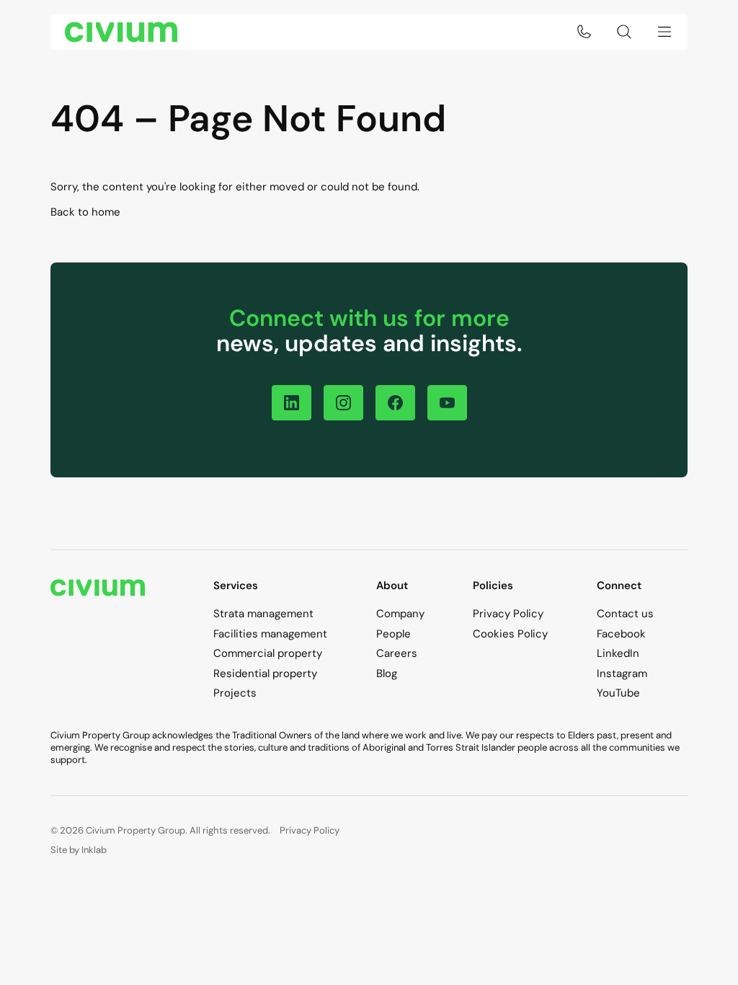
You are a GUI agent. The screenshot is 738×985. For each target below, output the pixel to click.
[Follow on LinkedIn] (291, 402)
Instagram (622, 673)
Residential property (265, 673)
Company (400, 613)
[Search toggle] (624, 32)
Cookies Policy (510, 634)
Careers (396, 653)
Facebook (621, 634)
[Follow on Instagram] (343, 402)
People (393, 634)
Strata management (263, 613)
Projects (235, 693)
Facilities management (270, 634)
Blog (386, 673)
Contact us (625, 613)
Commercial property (267, 653)
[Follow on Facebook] (395, 402)
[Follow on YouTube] (447, 402)
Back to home (85, 212)
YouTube (618, 693)
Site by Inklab (78, 850)
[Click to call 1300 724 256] (584, 32)
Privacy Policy (508, 613)
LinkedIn (618, 653)
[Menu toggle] (664, 32)
